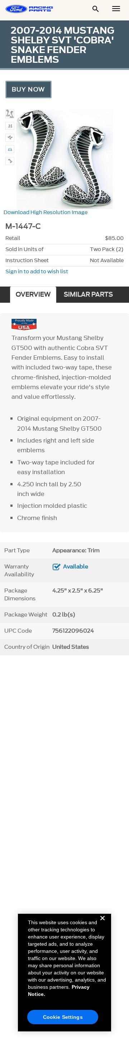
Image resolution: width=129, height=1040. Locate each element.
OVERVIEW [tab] (33, 294)
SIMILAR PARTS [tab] (88, 294)
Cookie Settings (63, 1017)
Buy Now (28, 89)
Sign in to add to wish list (36, 271)
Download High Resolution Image (45, 212)
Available (75, 567)
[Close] (102, 924)
